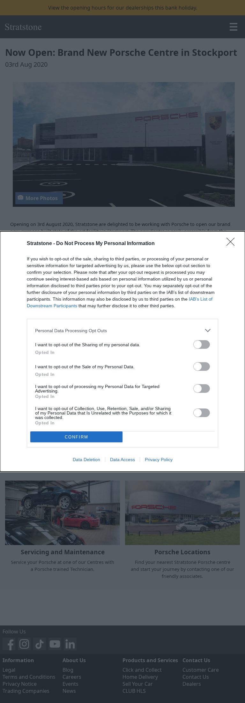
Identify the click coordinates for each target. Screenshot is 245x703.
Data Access (122, 459)
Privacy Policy (159, 459)
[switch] (201, 344)
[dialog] (122, 351)
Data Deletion (86, 459)
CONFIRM (76, 437)
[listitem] (122, 330)
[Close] (232, 244)
